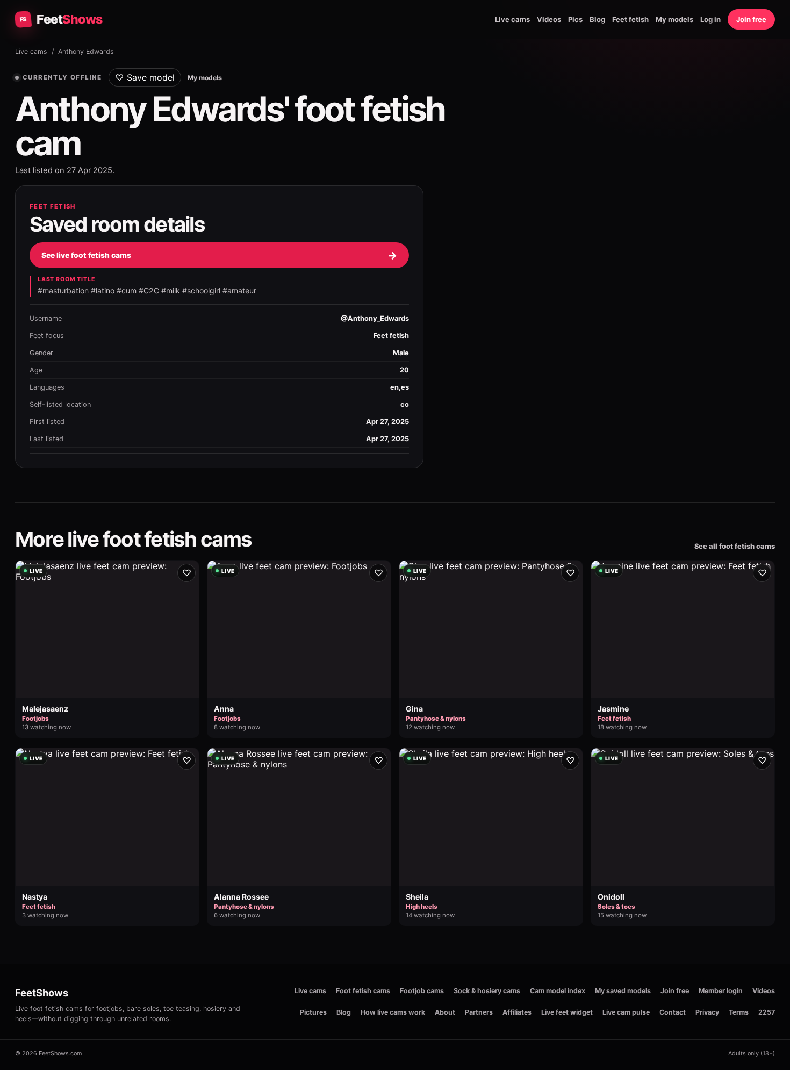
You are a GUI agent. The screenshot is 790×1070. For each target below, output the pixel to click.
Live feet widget (567, 1012)
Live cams (512, 19)
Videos (549, 19)
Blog (597, 19)
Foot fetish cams (363, 991)
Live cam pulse (626, 1012)
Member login (721, 991)
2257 (766, 1012)
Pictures (313, 1012)
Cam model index (557, 991)
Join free (751, 19)
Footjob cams (422, 991)
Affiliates (517, 1012)
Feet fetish (630, 19)
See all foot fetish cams (734, 546)
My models (674, 19)
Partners (479, 1012)
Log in (710, 19)
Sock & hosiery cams (487, 991)
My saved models (623, 991)
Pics (575, 19)
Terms (739, 1012)
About (445, 1012)
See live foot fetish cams (219, 255)
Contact (672, 1012)
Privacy (707, 1012)
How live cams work (393, 1012)
